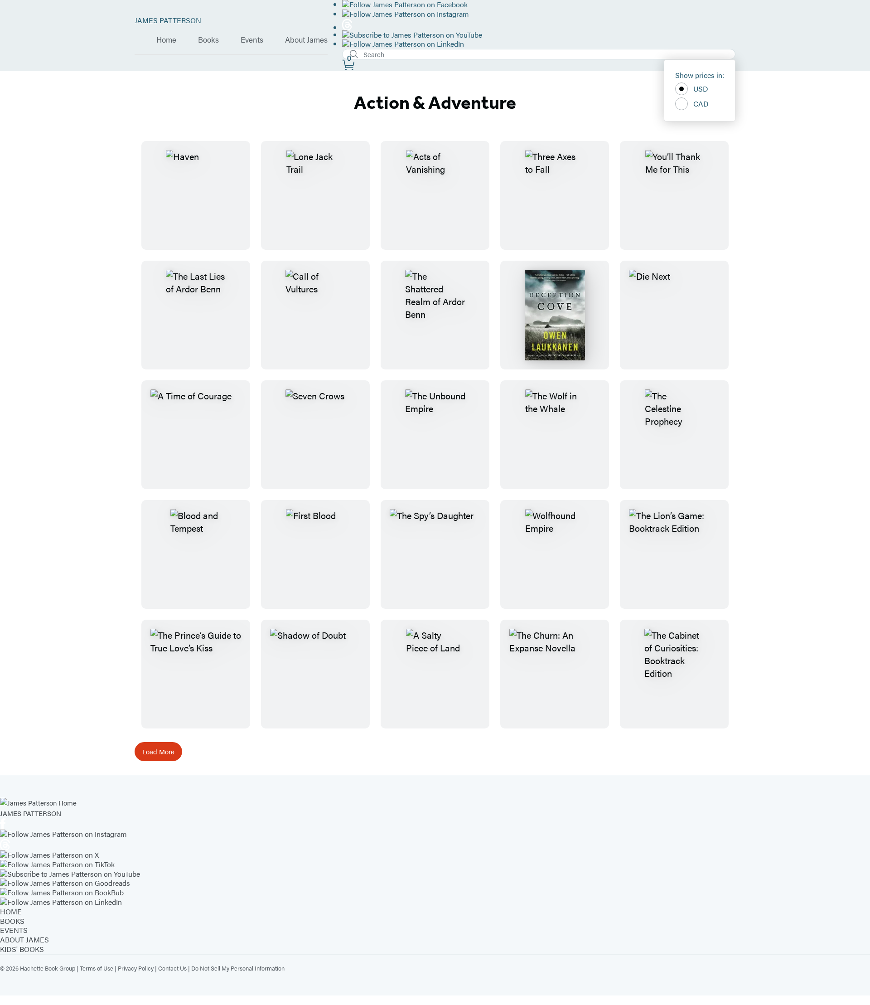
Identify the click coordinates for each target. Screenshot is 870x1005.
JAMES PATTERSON (168, 20)
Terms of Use (96, 968)
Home (166, 40)
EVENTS (14, 930)
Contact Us (172, 968)
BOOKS (12, 921)
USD (700, 88)
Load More (158, 751)
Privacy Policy (136, 968)
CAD (701, 103)
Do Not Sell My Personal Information (238, 968)
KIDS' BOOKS (22, 949)
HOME (11, 911)
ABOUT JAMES (24, 939)
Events (252, 40)
